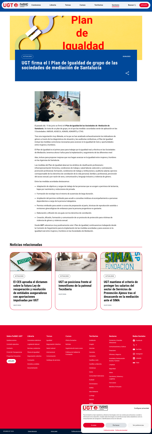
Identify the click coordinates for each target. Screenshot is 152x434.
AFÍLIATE (11, 361)
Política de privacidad (121, 430)
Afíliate (144, 5)
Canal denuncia (32, 431)
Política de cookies (109, 430)
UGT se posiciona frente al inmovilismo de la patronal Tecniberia (75, 285)
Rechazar (116, 425)
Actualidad (27, 56)
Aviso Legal (54, 431)
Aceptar (93, 425)
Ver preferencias (138, 425)
